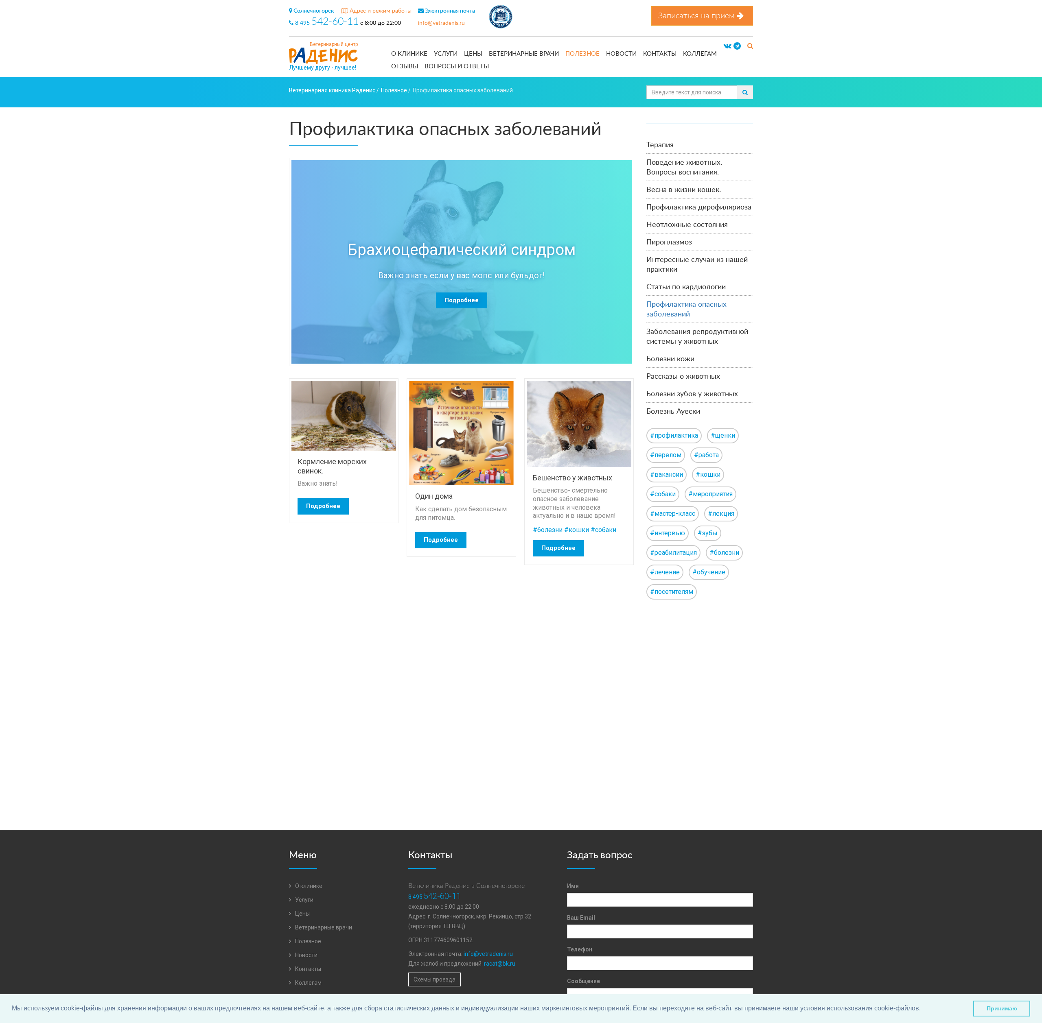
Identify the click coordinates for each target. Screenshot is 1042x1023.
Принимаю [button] (1002, 1008)
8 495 (326, 23)
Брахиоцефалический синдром (462, 250)
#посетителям (671, 591)
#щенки (723, 435)
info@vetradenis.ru (441, 23)
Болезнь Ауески (673, 411)
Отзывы (404, 66)
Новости (621, 54)
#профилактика (674, 435)
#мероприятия (710, 494)
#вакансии (666, 474)
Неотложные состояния (687, 225)
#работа (706, 455)
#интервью (667, 533)
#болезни (548, 530)
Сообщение (583, 981)
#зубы (708, 533)
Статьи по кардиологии (686, 287)
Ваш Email (581, 917)
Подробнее (461, 300)
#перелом (665, 455)
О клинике (409, 54)
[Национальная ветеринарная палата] (501, 18)
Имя (573, 886)
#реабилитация (673, 552)
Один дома (434, 496)
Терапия (660, 145)
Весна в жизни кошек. (683, 190)
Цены (473, 54)
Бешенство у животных (572, 477)
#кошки (576, 530)
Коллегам (700, 54)
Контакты (659, 54)
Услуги (446, 54)
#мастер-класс (672, 513)
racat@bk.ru (499, 963)
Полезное (582, 54)
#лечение (665, 572)
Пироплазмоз (669, 242)
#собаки (603, 530)
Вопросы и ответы (457, 66)
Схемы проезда (434, 979)
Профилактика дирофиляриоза (698, 207)
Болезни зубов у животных (692, 394)
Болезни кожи (670, 359)
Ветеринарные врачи (524, 54)
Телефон (579, 949)
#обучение (708, 572)
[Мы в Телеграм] (737, 46)
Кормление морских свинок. (332, 466)
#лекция (721, 513)
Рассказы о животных (683, 376)
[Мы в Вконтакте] (727, 46)
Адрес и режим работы (380, 11)
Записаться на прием (697, 16)
